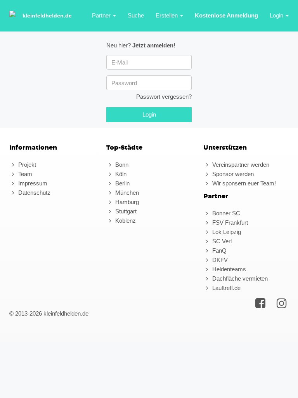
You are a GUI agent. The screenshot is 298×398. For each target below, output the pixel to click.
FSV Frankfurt (229, 222)
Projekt (26, 164)
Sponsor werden (232, 174)
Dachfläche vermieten (239, 278)
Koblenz (125, 220)
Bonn (121, 164)
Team (24, 174)
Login (277, 15)
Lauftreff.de (226, 288)
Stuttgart (125, 211)
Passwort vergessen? (164, 96)
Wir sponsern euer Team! (243, 183)
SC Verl (221, 241)
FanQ (219, 250)
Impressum (32, 183)
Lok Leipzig (226, 232)
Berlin (122, 183)
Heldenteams (228, 269)
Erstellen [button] (167, 15)
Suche (136, 15)
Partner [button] (102, 15)
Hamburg (126, 202)
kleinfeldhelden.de (47, 15)
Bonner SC (225, 213)
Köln (120, 174)
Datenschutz (33, 192)
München (126, 192)
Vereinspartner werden (240, 164)
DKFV (219, 260)
